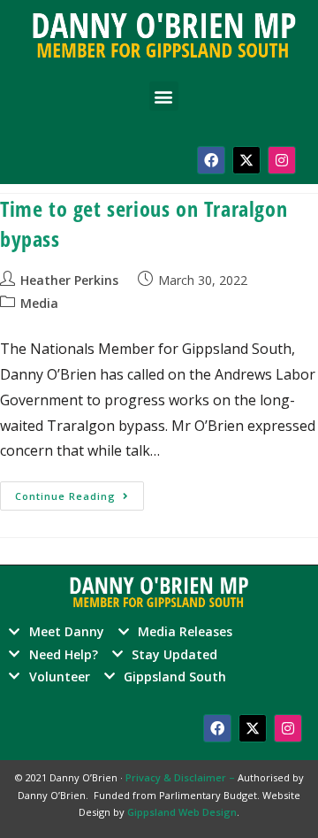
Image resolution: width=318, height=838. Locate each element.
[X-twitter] (246, 160)
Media (39, 303)
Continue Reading (79, 492)
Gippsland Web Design (182, 812)
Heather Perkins (69, 280)
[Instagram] (282, 160)
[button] (163, 96)
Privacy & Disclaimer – (181, 777)
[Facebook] (211, 160)
